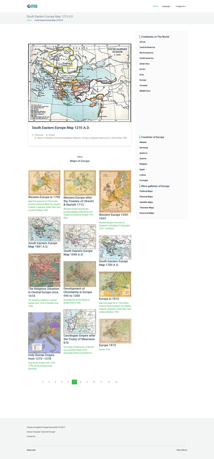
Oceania (143, 85)
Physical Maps (146, 196)
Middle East (145, 91)
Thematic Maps (147, 207)
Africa (142, 42)
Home (155, 6)
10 (94, 382)
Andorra (143, 153)
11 (101, 382)
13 (116, 382)
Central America (147, 47)
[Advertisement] (80, 32)
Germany (144, 147)
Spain (142, 169)
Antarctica (144, 64)
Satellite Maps (146, 202)
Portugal (144, 180)
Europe (143, 80)
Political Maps (146, 191)
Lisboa (143, 175)
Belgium (143, 164)
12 (109, 382)
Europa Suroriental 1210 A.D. (54, 427)
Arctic (142, 69)
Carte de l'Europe (48, 432)
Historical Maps (147, 213)
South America (146, 58)
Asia (142, 74)
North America (146, 53)
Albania (143, 142)
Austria (143, 158)
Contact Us (31, 436)
